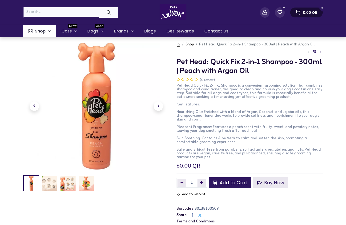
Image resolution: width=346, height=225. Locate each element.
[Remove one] (181, 182)
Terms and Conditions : (196, 221)
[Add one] (201, 182)
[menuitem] (39, 31)
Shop (189, 44)
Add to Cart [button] (232, 182)
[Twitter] (200, 215)
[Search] (108, 12)
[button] (34, 106)
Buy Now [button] (273, 182)
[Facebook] (192, 215)
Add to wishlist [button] (193, 194)
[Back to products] (314, 51)
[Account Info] (265, 12)
